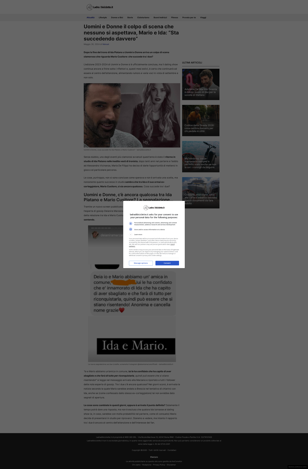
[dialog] (154, 234)
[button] (154, 234)
